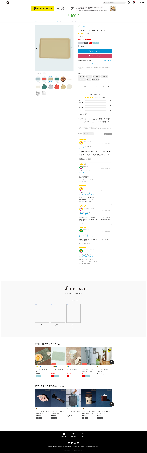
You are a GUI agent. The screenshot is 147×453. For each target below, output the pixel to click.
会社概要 (50, 446)
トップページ (38, 21)
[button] (72, 48)
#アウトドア (89, 76)
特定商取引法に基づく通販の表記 (88, 446)
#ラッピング (104, 76)
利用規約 (55, 446)
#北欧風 (89, 79)
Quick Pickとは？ (108, 60)
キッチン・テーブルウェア (48, 21)
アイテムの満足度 (95, 94)
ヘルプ (97, 446)
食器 (57, 21)
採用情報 (60, 446)
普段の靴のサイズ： (83, 159)
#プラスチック (96, 76)
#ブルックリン (95, 79)
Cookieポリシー (75, 446)
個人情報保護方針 (67, 446)
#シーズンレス (82, 79)
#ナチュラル (81, 76)
